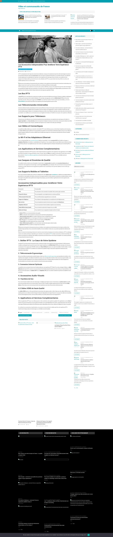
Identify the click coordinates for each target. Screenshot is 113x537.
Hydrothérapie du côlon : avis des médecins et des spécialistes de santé (87, 221)
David (77, 150)
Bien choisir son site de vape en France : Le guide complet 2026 (84, 40)
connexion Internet (34, 140)
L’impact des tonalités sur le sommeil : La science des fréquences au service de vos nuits (84, 77)
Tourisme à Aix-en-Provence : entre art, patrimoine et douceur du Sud (26, 422)
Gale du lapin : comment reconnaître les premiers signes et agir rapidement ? (84, 44)
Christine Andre (79, 142)
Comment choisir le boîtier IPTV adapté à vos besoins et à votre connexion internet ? (65, 315)
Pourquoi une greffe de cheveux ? (87, 252)
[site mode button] (91, 30)
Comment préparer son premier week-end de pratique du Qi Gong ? (85, 100)
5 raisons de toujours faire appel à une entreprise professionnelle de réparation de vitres (44, 423)
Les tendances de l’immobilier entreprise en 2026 (84, 72)
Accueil (29, 1)
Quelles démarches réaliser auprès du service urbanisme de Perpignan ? (85, 109)
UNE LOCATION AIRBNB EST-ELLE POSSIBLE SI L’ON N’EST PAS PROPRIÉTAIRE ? (87, 314)
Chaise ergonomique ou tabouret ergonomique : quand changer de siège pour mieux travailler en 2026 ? (85, 91)
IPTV (51, 233)
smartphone (54, 174)
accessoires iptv (26, 312)
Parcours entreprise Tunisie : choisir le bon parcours (84, 113)
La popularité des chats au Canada (58, 16)
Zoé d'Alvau (28, 71)
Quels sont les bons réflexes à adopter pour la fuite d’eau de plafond (87, 346)
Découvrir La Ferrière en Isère (77, 472)
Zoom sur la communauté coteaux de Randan (81, 448)
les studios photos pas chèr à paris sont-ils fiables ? (62, 326)
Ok (88, 534)
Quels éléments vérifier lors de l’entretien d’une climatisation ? (84, 123)
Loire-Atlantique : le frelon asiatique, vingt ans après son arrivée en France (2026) (85, 82)
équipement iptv (54, 312)
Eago (28, 424)
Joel (63, 328)
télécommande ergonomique (51, 256)
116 (21, 529)
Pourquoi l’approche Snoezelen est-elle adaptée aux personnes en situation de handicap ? (87, 267)
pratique (77, 132)
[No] (111, 535)
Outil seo (77, 154)
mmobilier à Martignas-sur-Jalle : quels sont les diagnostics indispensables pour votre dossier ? (85, 58)
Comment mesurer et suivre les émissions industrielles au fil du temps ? (84, 52)
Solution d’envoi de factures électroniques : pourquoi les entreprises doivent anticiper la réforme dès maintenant (86, 17)
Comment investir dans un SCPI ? (87, 298)
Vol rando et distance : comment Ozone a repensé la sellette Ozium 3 (84, 48)
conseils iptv (46, 312)
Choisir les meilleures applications (31, 155)
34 (76, 387)
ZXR (76, 158)
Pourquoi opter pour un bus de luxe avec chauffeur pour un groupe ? (84, 117)
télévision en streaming (63, 312)
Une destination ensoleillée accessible (83, 120)
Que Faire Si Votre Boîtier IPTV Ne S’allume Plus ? (26, 315)
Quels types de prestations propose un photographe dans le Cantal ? (87, 283)
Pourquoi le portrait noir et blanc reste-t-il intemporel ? (84, 105)
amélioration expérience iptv (37, 312)
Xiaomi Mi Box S (21, 101)
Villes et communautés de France (39, 1)
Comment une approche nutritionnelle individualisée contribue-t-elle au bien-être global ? (84, 67)
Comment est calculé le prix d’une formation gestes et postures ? (85, 96)
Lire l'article (77, 184)
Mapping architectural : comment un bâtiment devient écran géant (85, 86)
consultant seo (79, 146)
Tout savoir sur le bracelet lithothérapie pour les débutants (85, 62)
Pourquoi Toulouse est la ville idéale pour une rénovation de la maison (87, 191)
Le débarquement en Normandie (86, 158)
